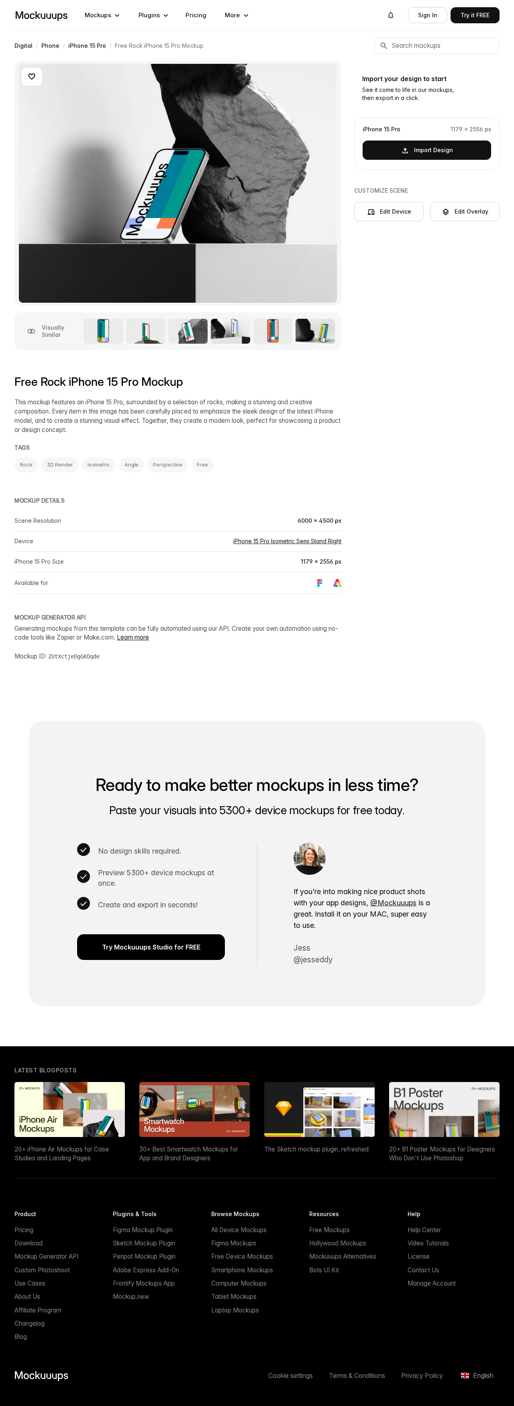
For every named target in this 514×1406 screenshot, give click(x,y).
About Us (27, 1296)
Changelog (29, 1323)
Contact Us (423, 1270)
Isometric (99, 464)
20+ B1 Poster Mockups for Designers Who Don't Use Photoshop (442, 1153)
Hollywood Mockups (337, 1243)
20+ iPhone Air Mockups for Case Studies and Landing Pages (61, 1153)
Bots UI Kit (324, 1270)
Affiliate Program (37, 1310)
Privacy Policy (422, 1375)
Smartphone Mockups (242, 1270)
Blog (20, 1337)
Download (28, 1243)
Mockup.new (131, 1296)
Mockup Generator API (46, 1256)
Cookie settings (290, 1375)
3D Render (60, 464)
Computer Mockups (239, 1283)
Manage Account (432, 1283)
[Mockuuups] (41, 15)
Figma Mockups (233, 1243)
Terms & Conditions (357, 1375)
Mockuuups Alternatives (342, 1256)
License (419, 1256)
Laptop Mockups (235, 1310)
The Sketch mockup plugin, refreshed (316, 1149)
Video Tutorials (428, 1243)
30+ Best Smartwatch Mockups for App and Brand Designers (188, 1153)
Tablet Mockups (234, 1296)
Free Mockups (329, 1230)
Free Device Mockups (242, 1256)
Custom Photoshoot (42, 1270)
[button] (102, 15)
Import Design (433, 150)
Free (202, 464)
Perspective (167, 464)
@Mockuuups (393, 903)
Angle (131, 464)
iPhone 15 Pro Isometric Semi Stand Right (287, 541)
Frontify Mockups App (144, 1283)
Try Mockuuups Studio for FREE (151, 947)
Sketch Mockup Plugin (144, 1243)
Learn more (133, 637)
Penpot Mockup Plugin (144, 1256)
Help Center (424, 1230)
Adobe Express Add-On (146, 1270)
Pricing (196, 15)
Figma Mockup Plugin (143, 1230)
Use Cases (29, 1283)
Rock (26, 464)
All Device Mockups (239, 1230)
